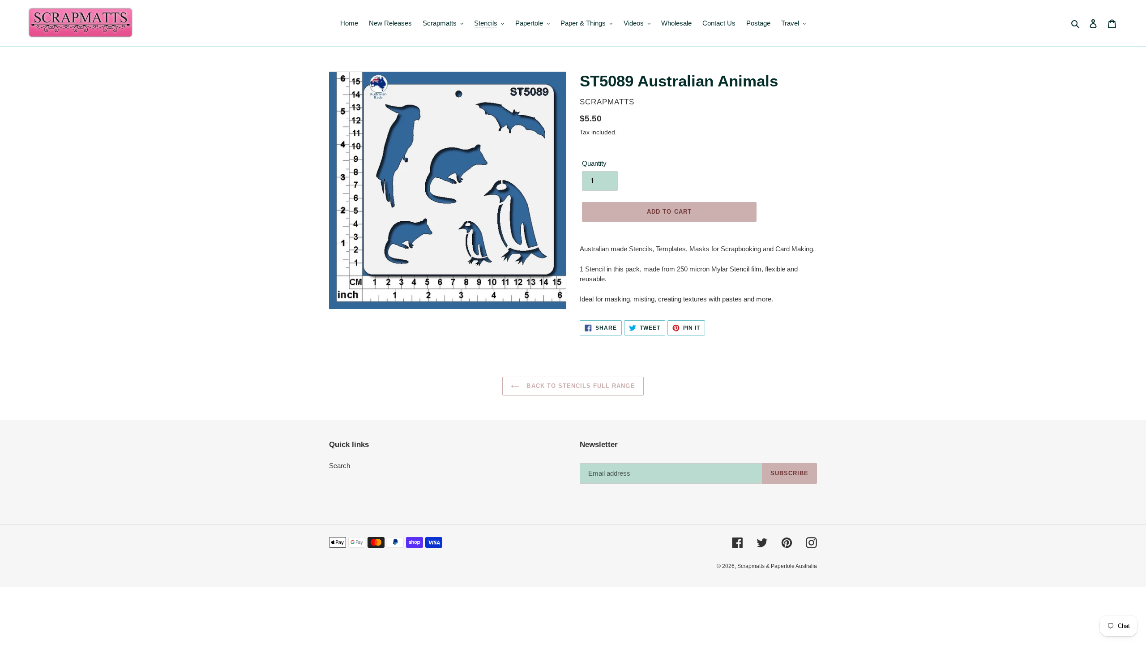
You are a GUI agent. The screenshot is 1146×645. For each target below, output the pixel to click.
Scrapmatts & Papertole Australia (777, 566)
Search (339, 465)
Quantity (594, 163)
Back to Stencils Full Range (579, 386)
